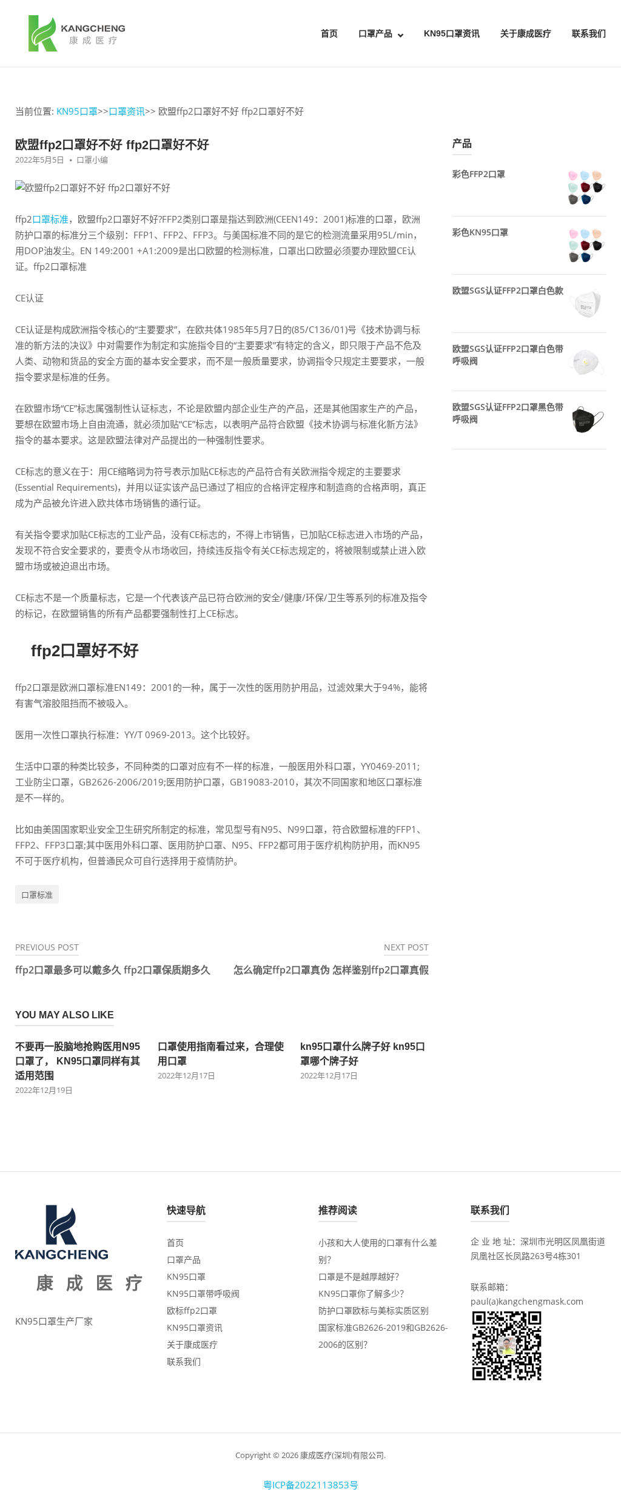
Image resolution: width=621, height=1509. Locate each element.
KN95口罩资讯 (452, 33)
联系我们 (589, 33)
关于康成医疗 (525, 33)
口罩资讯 (127, 111)
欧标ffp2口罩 (192, 1310)
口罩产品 (375, 33)
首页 (329, 33)
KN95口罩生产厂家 (54, 1321)
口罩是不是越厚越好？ (360, 1276)
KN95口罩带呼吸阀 (203, 1293)
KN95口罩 (77, 111)
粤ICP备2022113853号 (310, 1485)
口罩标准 (50, 219)
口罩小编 (92, 159)
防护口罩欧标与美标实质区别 (373, 1310)
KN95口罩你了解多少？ (363, 1293)
